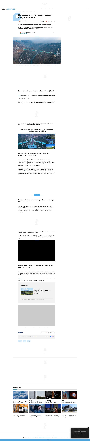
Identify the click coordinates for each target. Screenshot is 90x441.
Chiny (19, 95)
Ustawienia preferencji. (47, 437)
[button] (41, 9)
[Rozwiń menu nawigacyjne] (88, 9)
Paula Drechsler (23, 20)
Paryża (25, 170)
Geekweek (17, 11)
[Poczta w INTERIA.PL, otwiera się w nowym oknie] (86, 9)
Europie (21, 278)
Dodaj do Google (28, 33)
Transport (20, 11)
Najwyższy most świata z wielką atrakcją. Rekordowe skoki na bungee (33, 299)
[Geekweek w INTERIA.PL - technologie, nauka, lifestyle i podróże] (11, 9)
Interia (14, 11)
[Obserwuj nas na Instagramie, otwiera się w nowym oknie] (52, 337)
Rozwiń (36, 194)
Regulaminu (35, 437)
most (25, 341)
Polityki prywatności (40, 437)
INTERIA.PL (55, 437)
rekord (20, 341)
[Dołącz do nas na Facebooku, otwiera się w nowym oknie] (50, 337)
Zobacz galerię (31, 146)
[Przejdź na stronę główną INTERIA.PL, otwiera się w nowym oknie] (4, 9)
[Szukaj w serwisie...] (85, 9)
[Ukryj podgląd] (88, 427)
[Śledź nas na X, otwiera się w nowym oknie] (53, 337)
